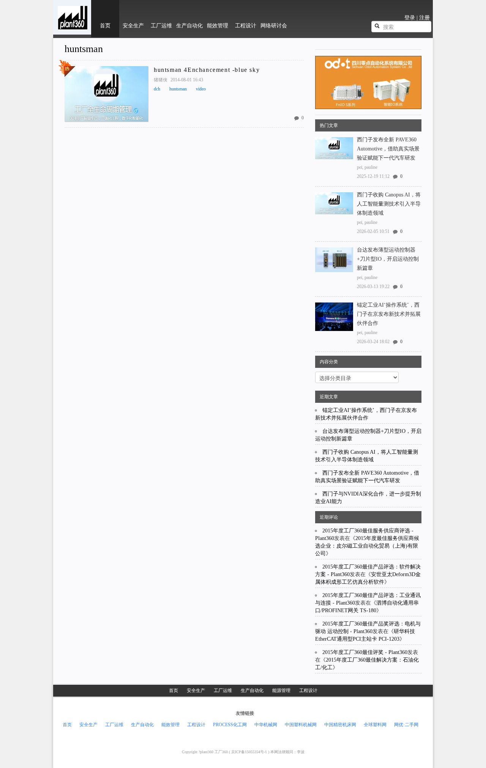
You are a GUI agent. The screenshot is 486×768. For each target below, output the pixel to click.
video (201, 89)
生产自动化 (252, 690)
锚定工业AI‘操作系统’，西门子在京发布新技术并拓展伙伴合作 (389, 314)
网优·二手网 (406, 724)
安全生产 (196, 690)
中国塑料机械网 (301, 724)
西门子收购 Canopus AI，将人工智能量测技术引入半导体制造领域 (389, 204)
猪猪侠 (161, 79)
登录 (409, 18)
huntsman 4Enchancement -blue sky (207, 70)
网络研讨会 (273, 26)
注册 (424, 18)
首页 (173, 690)
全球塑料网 (375, 724)
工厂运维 (223, 690)
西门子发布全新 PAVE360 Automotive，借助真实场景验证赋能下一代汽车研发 (388, 149)
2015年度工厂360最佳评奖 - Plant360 (364, 652)
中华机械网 (265, 724)
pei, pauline (367, 167)
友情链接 (245, 713)
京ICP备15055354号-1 (249, 752)
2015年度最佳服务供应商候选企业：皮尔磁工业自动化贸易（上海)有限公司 (367, 545)
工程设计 (308, 690)
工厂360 (222, 752)
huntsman (84, 48)
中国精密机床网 (340, 724)
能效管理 (170, 724)
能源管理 (281, 690)
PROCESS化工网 (230, 724)
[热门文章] (106, 94)
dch (157, 89)
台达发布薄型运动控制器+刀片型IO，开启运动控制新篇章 (388, 259)
